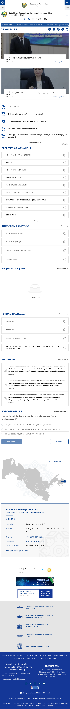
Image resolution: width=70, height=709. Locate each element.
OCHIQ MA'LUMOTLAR (22, 659)
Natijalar (59, 441)
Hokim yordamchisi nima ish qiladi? (19, 25)
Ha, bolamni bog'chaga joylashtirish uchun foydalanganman (32, 429)
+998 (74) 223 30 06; (35, 537)
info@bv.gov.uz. (19, 679)
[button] (67, 2)
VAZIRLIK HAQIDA (9, 656)
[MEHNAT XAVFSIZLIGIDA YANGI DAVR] (35, 46)
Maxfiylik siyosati (60, 656)
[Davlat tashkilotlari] (2, 2)
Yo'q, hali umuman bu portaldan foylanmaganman (27, 425)
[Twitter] (49, 29)
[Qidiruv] (24, 19)
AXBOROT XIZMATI (39, 659)
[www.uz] (35, 687)
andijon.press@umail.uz (17, 551)
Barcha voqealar (61, 268)
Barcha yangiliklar (34, 142)
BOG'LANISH (51, 659)
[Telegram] (62, 29)
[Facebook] (54, 29)
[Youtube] (67, 29)
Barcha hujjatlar (62, 359)
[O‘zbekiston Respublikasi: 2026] (35, 581)
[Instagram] (58, 29)
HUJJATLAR (47, 656)
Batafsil (34, 221)
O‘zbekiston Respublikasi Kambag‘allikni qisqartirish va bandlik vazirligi (18, 667)
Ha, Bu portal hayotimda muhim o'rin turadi (24, 434)
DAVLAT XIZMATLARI (33, 656)
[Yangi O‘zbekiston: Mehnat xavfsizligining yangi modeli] (35, 81)
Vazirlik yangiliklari (58, 62)
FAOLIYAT (20, 656)
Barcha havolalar (61, 314)
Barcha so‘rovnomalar (60, 411)
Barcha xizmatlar (61, 226)
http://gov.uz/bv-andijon (37, 541)
